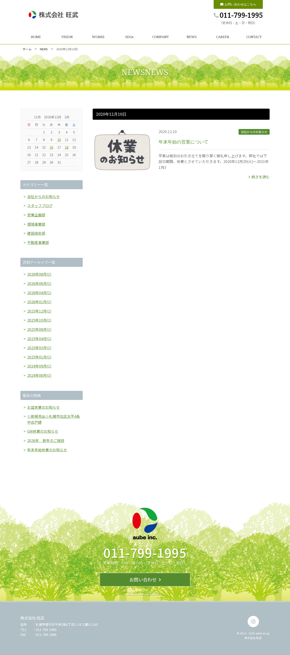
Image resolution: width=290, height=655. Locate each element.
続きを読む (260, 176)
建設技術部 (36, 233)
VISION (67, 36)
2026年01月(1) (39, 301)
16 (51, 147)
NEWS (192, 36)
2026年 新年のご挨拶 (45, 440)
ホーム (27, 49)
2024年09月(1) (39, 366)
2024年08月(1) (39, 375)
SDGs (129, 36)
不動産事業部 (38, 242)
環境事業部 (36, 224)
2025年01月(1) (39, 357)
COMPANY (160, 36)
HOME (36, 36)
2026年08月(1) (39, 274)
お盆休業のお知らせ (43, 407)
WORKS (98, 36)
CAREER (222, 36)
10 (59, 139)
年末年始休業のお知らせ (47, 449)
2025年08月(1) (39, 329)
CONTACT (254, 36)
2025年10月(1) (39, 320)
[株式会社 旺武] (53, 14)
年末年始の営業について (183, 142)
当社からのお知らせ (254, 132)
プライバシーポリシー (145, 592)
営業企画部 (36, 215)
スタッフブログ (40, 205)
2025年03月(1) (39, 347)
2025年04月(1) (39, 338)
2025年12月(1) (39, 311)
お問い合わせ (143, 579)
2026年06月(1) (39, 283)
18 (66, 147)
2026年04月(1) (39, 292)
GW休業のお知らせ (42, 431)
